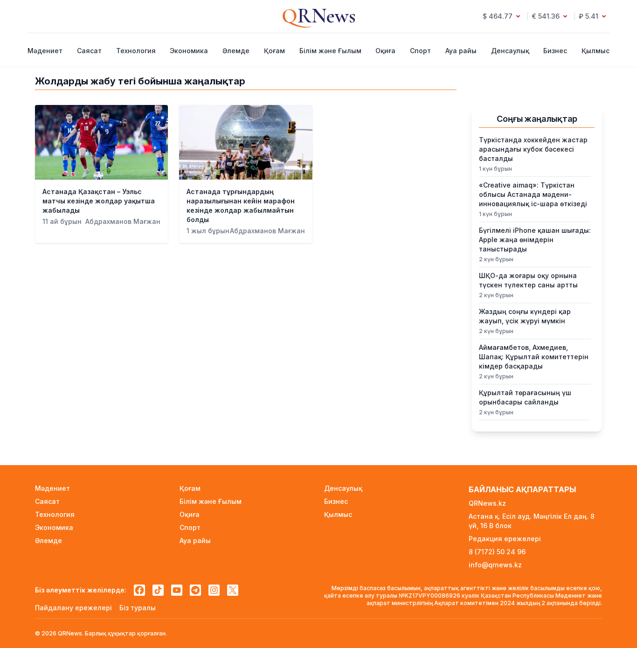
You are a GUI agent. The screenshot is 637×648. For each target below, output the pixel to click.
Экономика (189, 51)
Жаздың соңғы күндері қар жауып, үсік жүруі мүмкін (525, 316)
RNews (319, 15)
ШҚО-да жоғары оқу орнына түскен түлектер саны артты (528, 280)
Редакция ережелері (505, 539)
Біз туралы (137, 608)
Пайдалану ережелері (73, 608)
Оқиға (385, 51)
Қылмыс (595, 51)
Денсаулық (510, 51)
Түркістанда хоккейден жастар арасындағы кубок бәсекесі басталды (533, 149)
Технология (136, 51)
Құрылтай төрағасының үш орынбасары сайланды (525, 397)
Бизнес (555, 51)
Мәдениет (45, 51)
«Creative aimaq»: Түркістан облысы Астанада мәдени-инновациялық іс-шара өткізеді (533, 194)
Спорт (420, 51)
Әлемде (235, 51)
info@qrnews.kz (495, 565)
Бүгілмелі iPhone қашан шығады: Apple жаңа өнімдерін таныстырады (535, 239)
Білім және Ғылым (330, 51)
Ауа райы (461, 51)
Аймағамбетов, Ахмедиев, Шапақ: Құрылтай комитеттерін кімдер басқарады (534, 356)
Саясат (89, 51)
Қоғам (274, 51)
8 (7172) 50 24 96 (497, 552)
